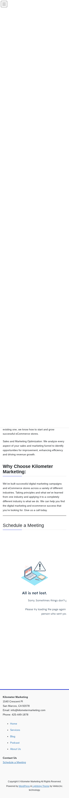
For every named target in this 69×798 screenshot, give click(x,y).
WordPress (24, 786)
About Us (15, 748)
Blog (12, 736)
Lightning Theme (40, 786)
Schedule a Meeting (14, 762)
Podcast (15, 742)
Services (15, 729)
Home (13, 723)
